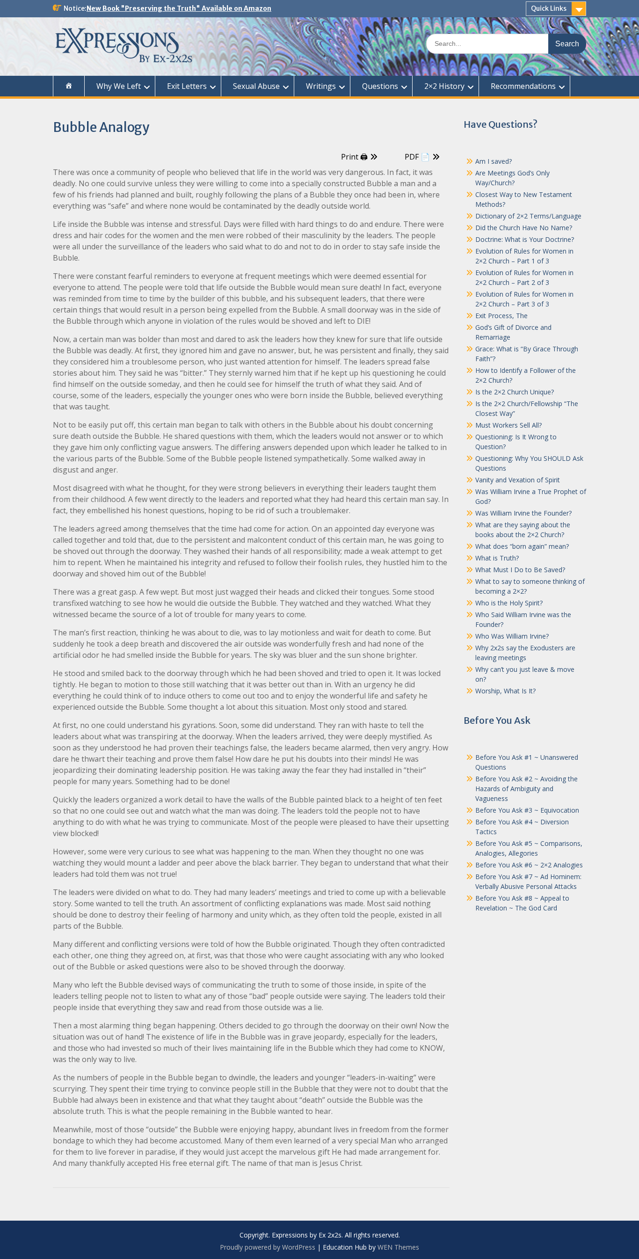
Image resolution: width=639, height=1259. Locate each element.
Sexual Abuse (256, 86)
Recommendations (523, 86)
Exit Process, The (501, 315)
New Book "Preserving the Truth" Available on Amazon (179, 8)
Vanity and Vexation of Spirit (517, 479)
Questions (380, 86)
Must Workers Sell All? (508, 425)
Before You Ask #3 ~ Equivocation (527, 810)
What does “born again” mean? (522, 546)
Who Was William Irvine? (512, 636)
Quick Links (548, 8)
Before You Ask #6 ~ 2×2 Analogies (529, 864)
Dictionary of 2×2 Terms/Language (528, 215)
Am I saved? (493, 161)
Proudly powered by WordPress (267, 1247)
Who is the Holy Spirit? (509, 602)
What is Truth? (497, 557)
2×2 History (444, 86)
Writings (321, 86)
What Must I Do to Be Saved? (520, 569)
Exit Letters (187, 86)
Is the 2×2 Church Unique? (514, 391)
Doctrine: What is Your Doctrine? (524, 239)
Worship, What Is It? (505, 690)
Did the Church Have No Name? (523, 227)
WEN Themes (398, 1247)
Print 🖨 (354, 157)
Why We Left (118, 86)
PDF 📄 (417, 157)
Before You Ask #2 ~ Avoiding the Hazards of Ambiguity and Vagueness (526, 788)
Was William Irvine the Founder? (523, 513)
